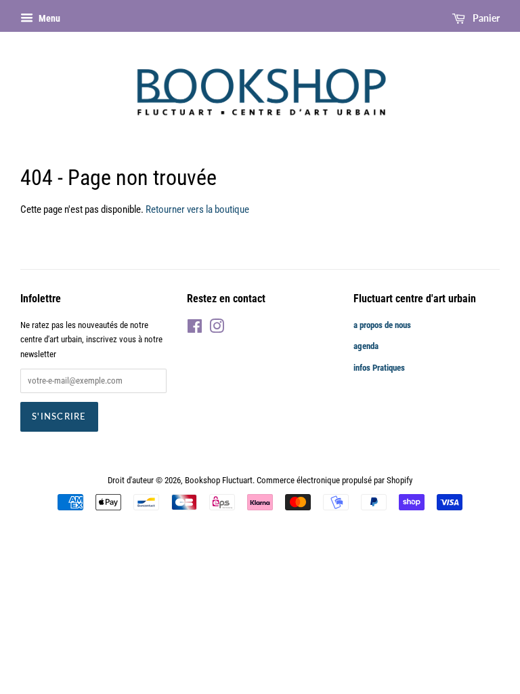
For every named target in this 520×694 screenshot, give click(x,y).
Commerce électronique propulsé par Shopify (334, 480)
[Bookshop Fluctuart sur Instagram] (216, 329)
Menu (48, 18)
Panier (485, 18)
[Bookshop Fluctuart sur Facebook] (194, 329)
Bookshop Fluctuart (219, 480)
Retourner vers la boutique (197, 209)
